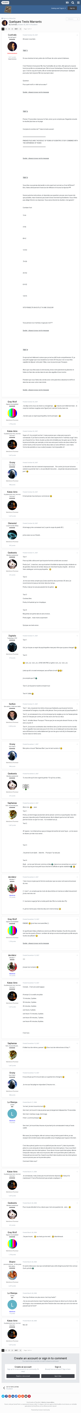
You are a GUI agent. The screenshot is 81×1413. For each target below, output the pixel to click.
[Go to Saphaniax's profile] (12, 814)
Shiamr (12, 1262)
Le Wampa (12, 1102)
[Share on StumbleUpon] (22, 1396)
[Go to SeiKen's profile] (12, 715)
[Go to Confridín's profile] (4, 23)
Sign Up (72, 8)
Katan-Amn (12, 431)
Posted (30, 35)
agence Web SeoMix (55, 1404)
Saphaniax (12, 803)
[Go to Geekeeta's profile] (12, 564)
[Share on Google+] (9, 1396)
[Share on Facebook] (6, 1396)
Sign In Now (58, 1376)
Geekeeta (12, 552)
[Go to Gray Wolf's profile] (12, 413)
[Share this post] (77, 35)
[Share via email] (25, 1396)
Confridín (14, 24)
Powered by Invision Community (40, 1410)
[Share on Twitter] (3, 1396)
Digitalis (12, 635)
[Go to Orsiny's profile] (12, 474)
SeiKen (12, 704)
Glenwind (12, 523)
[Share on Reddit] (19, 1396)
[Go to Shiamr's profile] (12, 1275)
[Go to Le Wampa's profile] (12, 1113)
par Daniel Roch (16, 1404)
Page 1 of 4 (27, 29)
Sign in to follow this (9, 18)
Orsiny (12, 462)
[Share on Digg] (12, 1396)
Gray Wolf (12, 401)
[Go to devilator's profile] (12, 888)
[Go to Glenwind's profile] (12, 535)
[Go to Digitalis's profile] (12, 647)
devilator (12, 877)
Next (16, 29)
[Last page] (20, 29)
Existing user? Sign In (58, 8)
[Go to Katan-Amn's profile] (12, 444)
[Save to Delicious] (16, 1396)
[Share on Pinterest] (29, 1396)
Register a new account (23, 1376)
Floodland (34, 24)
